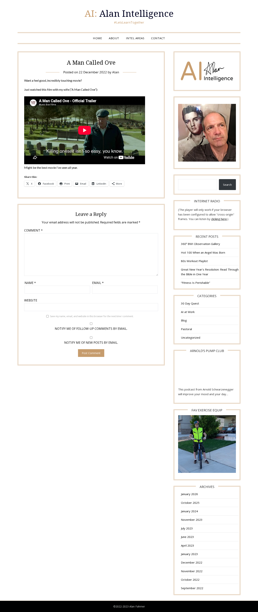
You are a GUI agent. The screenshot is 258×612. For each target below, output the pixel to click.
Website (30, 300)
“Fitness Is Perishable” (195, 283)
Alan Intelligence (129, 13)
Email (98, 283)
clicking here (219, 219)
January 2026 (189, 494)
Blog (184, 320)
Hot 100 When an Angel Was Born (203, 252)
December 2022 (191, 562)
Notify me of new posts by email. (91, 343)
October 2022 (190, 579)
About (114, 38)
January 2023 (189, 554)
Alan (115, 72)
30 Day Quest (190, 303)
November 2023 (191, 520)
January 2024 (189, 511)
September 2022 (192, 588)
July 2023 (187, 528)
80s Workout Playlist (194, 261)
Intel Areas (135, 38)
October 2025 (190, 503)
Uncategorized (190, 337)
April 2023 (187, 545)
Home (97, 38)
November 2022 (191, 571)
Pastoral (186, 329)
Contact (158, 38)
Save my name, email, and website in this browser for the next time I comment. (92, 316)
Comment (33, 230)
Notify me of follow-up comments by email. (91, 329)
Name (30, 283)
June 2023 (187, 537)
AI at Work (188, 312)
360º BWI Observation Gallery (200, 244)
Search (227, 184)
